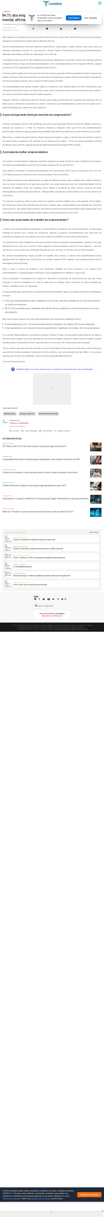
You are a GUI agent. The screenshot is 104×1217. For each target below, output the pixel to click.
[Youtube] (49, 599)
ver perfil (16, 431)
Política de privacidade (62, 629)
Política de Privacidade (12, 1198)
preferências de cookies (41, 1198)
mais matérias (47, 431)
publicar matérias (64, 431)
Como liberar (73, 18)
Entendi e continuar (89, 1195)
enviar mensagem (31, 431)
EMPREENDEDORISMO (48, 413)
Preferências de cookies (79, 629)
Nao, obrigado (90, 18)
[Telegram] (57, 599)
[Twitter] (44, 599)
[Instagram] (35, 599)
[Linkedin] (53, 599)
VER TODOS (93, 532)
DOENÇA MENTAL (27, 413)
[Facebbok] (39, 599)
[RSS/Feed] (65, 599)
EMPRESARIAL (10, 413)
